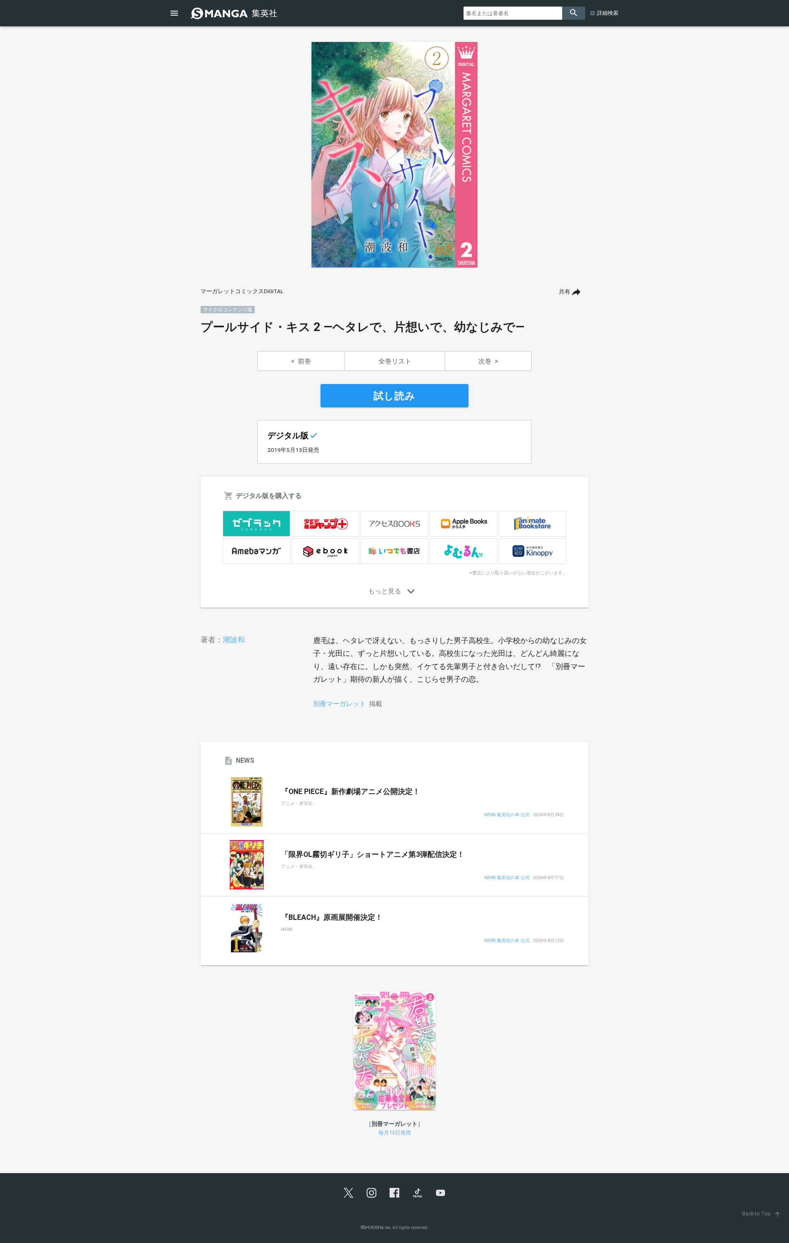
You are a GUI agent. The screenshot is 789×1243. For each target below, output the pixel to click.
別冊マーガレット (339, 704)
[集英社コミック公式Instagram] (371, 1193)
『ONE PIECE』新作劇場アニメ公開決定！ (350, 791)
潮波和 (234, 639)
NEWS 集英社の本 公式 (507, 815)
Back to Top (761, 1214)
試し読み (394, 396)
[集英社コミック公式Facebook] (394, 1193)
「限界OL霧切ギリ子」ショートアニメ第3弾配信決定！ (372, 854)
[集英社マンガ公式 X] (348, 1193)
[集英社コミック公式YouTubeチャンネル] (440, 1193)
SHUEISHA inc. (378, 1227)
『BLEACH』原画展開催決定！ (332, 917)
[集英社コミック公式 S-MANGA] (235, 13)
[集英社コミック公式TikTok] (417, 1193)
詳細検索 (607, 13)
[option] (394, 154)
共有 (564, 292)
